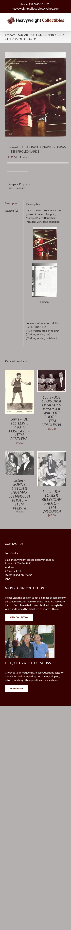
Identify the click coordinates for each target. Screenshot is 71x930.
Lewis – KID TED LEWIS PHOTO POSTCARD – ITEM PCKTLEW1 (19, 429)
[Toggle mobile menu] (64, 26)
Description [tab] (11, 203)
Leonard (20, 187)
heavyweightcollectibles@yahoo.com (35, 8)
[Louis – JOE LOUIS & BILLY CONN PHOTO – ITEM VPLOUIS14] (51, 453)
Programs (24, 184)
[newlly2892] (44, 265)
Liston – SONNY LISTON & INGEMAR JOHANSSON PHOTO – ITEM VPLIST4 (19, 494)
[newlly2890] (45, 228)
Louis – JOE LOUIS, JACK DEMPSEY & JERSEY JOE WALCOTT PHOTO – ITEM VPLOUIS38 (51, 411)
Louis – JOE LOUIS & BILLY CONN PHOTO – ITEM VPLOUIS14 (52, 501)
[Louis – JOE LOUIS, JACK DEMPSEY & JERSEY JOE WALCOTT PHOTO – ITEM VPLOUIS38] (51, 371)
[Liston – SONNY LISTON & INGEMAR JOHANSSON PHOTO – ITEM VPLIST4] (19, 453)
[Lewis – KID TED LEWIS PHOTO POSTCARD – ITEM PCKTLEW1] (19, 371)
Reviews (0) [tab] (11, 210)
